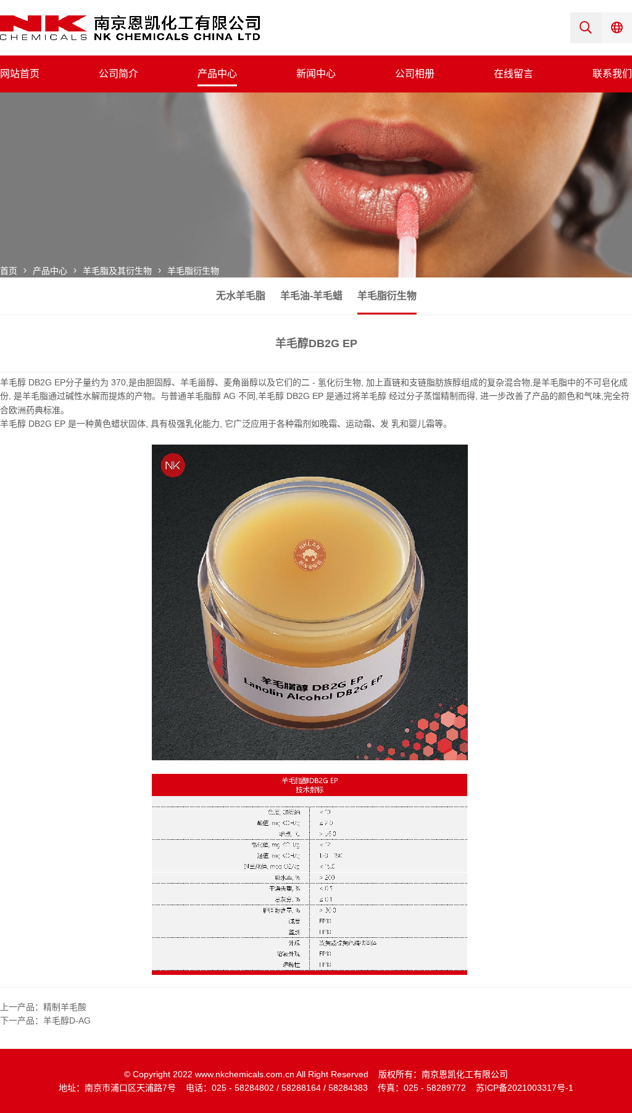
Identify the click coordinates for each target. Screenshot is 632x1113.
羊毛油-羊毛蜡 (311, 295)
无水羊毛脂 (240, 295)
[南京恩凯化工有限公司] (130, 27)
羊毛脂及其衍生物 (117, 271)
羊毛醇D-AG (67, 1020)
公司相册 (414, 73)
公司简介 (118, 73)
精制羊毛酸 (64, 1007)
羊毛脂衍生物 (193, 271)
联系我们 (612, 73)
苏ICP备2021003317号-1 (524, 1088)
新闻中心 (316, 73)
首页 (8, 271)
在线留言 (513, 73)
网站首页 (20, 73)
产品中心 (217, 73)
